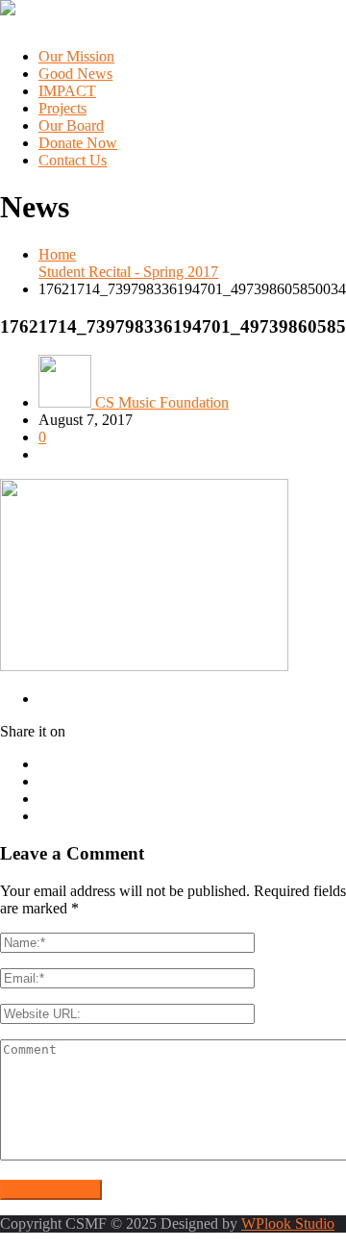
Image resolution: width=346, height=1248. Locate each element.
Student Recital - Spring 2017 (128, 271)
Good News (75, 73)
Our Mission (76, 56)
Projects (62, 108)
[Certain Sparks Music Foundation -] (7, 10)
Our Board (71, 125)
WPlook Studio (287, 1223)
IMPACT (67, 91)
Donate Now (77, 143)
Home (57, 254)
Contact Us (72, 160)
